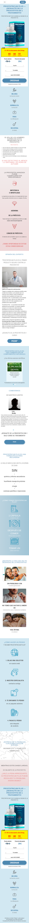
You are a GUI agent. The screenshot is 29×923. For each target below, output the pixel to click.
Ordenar (14, 80)
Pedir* (14, 341)
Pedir (22, 2)
